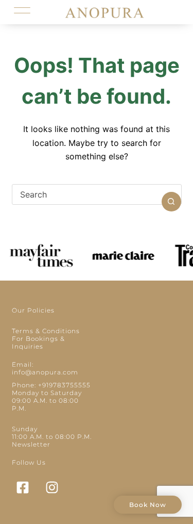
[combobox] (87, 194)
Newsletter (31, 444)
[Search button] (171, 201)
